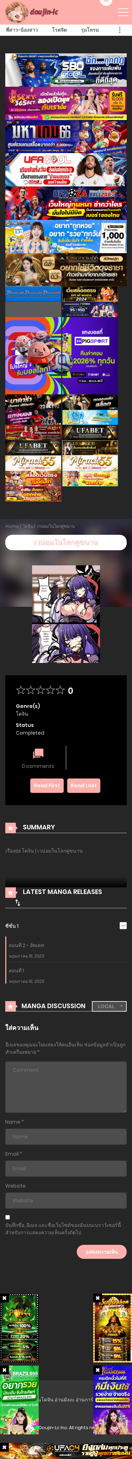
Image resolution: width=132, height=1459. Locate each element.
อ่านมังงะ (65, 1399)
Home (12, 526)
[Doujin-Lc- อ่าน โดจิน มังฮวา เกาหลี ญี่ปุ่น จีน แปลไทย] (32, 11)
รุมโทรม (90, 29)
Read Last (84, 785)
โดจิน (28, 526)
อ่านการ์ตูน (88, 1399)
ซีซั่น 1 (12, 925)
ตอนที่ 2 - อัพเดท (26, 945)
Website (15, 1185)
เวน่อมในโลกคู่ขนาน (56, 526)
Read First (47, 785)
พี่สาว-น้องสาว (22, 29)
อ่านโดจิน (43, 1399)
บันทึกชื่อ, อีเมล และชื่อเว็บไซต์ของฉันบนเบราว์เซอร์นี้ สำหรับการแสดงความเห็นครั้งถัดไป (63, 1229)
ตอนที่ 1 (16, 970)
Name (12, 1121)
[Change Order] (17, 902)
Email (12, 1153)
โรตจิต (59, 29)
